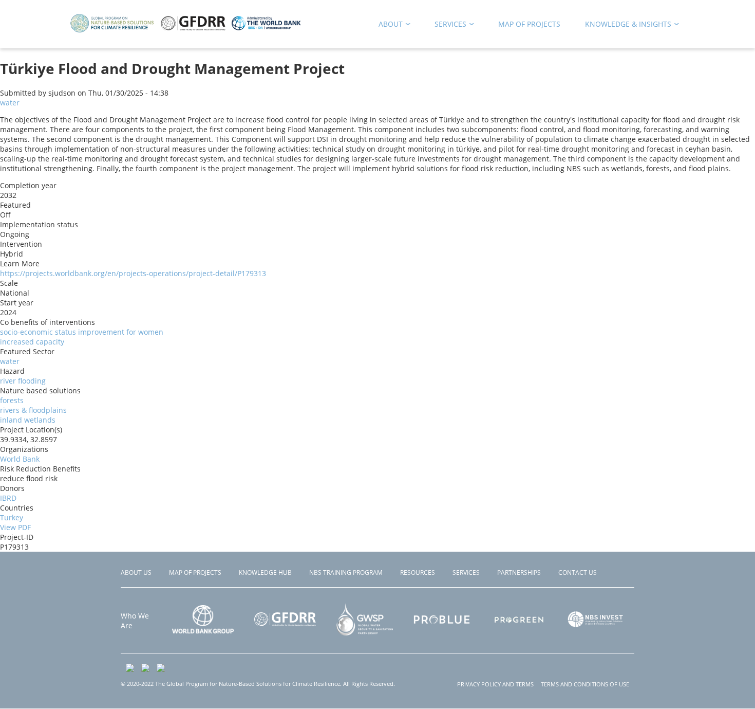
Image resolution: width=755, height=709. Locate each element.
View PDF (15, 527)
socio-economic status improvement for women (81, 332)
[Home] (185, 30)
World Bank (20, 459)
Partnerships (519, 572)
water (10, 102)
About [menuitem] (387, 26)
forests (12, 400)
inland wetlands (27, 420)
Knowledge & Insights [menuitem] (624, 26)
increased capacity (32, 342)
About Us (136, 572)
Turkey (11, 517)
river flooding (23, 381)
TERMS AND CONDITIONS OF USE (585, 684)
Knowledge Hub (265, 572)
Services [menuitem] (446, 26)
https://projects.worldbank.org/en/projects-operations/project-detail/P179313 (133, 273)
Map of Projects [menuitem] (529, 24)
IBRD (8, 498)
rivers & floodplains (33, 410)
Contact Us (577, 572)
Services (466, 572)
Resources (417, 572)
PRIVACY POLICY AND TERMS (495, 684)
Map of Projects (195, 572)
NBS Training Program (346, 572)
